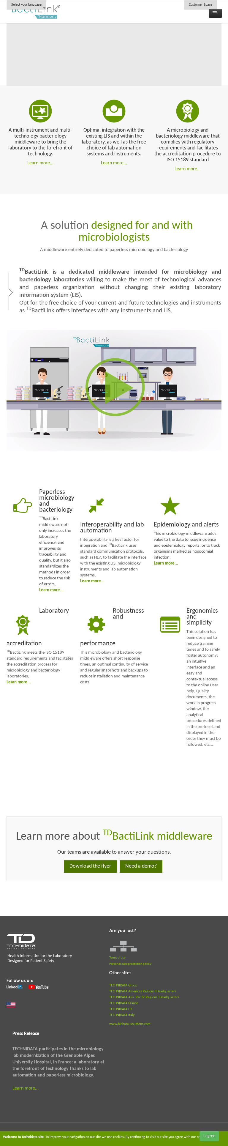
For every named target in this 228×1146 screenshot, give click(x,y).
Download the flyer (90, 866)
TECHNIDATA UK (120, 1009)
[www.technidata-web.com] (40, 951)
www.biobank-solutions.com (130, 1024)
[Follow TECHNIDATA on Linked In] (15, 987)
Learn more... (40, 163)
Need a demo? (141, 866)
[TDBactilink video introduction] (114, 390)
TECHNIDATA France (123, 1003)
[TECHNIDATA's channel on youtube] (38, 987)
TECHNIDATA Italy (121, 1015)
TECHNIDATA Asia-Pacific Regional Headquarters (144, 997)
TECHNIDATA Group (123, 985)
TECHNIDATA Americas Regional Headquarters (142, 991)
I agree (209, 1136)
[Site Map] (123, 946)
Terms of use (117, 957)
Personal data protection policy (130, 964)
